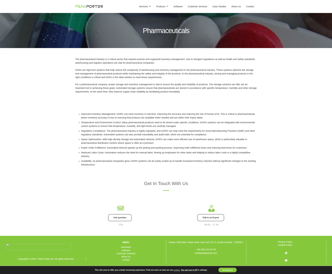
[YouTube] (286, 260)
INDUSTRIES (126, 247)
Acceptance (227, 270)
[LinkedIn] (286, 253)
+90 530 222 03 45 (206, 249)
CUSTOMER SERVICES (126, 253)
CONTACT (126, 260)
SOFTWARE (126, 250)
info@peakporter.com (206, 253)
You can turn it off (189, 270)
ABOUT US (126, 256)
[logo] (89, 6)
